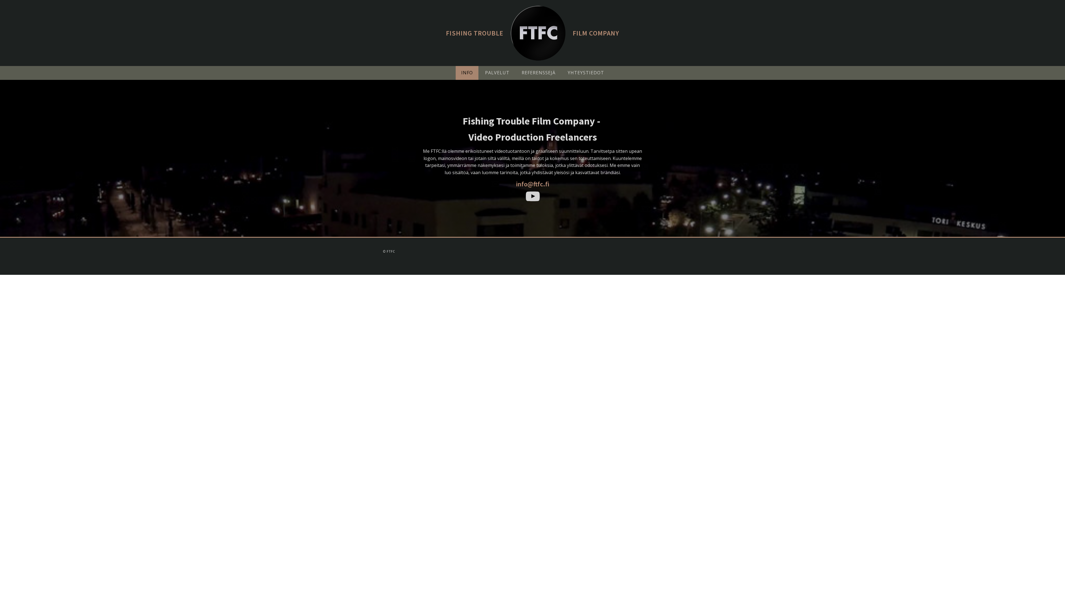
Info (467, 73)
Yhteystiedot (586, 73)
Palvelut (497, 73)
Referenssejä (539, 73)
